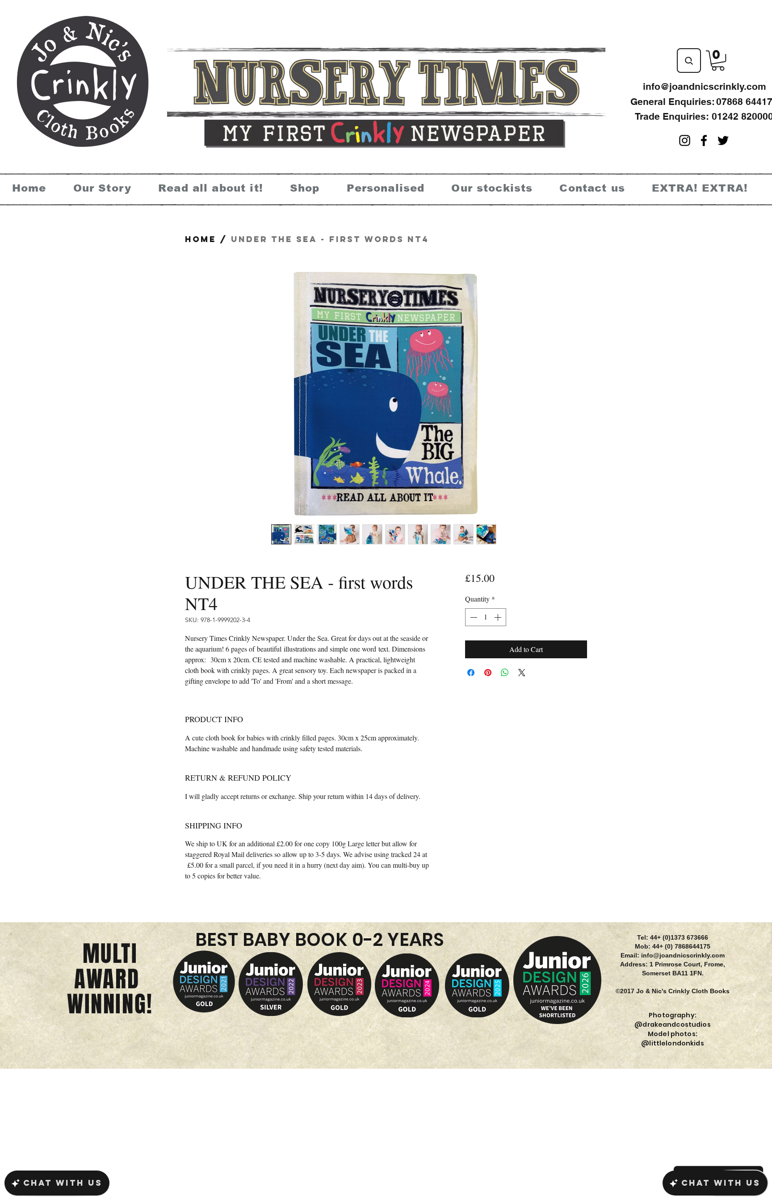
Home (200, 239)
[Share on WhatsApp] (504, 672)
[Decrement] (472, 617)
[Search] (689, 60)
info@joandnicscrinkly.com (704, 86)
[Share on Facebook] (471, 672)
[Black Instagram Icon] (684, 140)
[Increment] (498, 617)
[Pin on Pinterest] (487, 672)
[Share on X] (521, 672)
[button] (718, 60)
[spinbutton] (485, 617)
